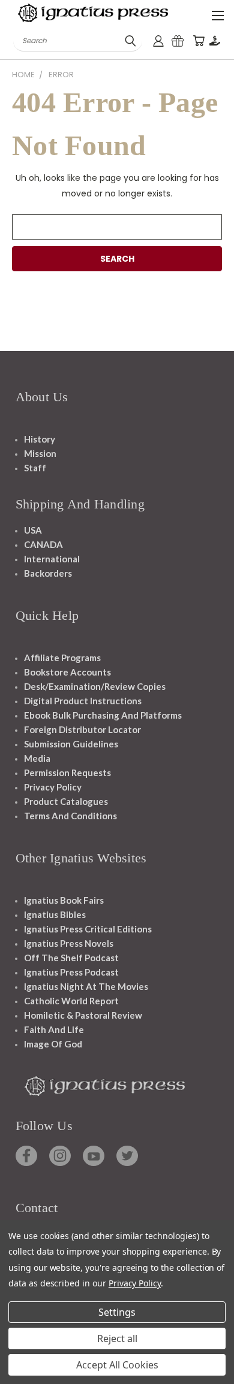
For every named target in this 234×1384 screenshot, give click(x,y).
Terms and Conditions (70, 815)
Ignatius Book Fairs (64, 900)
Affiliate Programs (62, 657)
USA (33, 530)
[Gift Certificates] (177, 41)
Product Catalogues (66, 801)
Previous (18, 1372)
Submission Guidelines (71, 743)
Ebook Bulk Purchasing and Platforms (103, 715)
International (52, 558)
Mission (40, 453)
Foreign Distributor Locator (82, 729)
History (39, 439)
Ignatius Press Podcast (71, 972)
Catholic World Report (71, 1000)
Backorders (48, 573)
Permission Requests (67, 772)
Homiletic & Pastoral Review (83, 1015)
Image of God (53, 1043)
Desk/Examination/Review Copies (95, 686)
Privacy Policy (53, 787)
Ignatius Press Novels (68, 943)
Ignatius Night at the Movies (86, 986)
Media (37, 758)
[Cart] (198, 41)
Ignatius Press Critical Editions (88, 928)
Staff (35, 467)
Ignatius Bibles (55, 914)
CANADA (43, 544)
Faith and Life (54, 1029)
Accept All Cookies (117, 1364)
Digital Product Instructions (83, 700)
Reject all (117, 1338)
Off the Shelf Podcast (71, 957)
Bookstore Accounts (67, 672)
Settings (117, 1312)
